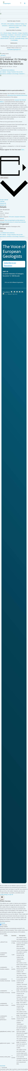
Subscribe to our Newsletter (10, 264)
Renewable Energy (19, 38)
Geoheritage (4, 35)
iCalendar (2, 201)
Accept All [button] (10, 894)
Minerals (24, 36)
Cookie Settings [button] (4, 894)
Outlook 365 (3, 203)
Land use (18, 36)
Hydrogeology (5, 36)
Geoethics (25, 33)
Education (14, 33)
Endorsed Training (19, 24)
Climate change (7, 33)
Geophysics (11, 35)
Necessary (4, 925)
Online (17, 27)
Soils (26, 38)
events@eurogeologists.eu (13, 49)
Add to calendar (4, 177)
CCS (1, 33)
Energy (20, 33)
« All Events (3, 55)
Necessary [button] (2, 923)
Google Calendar (4, 199)
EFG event (3, 24)
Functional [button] (2, 1065)
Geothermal (25, 35)
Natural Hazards (4, 38)
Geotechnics (18, 35)
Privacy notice (12, 294)
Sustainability (14, 40)
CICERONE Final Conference (7, 70)
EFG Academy (10, 24)
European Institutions (20, 216)
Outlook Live (3, 205)
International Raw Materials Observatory (17, 95)
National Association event (15, 25)
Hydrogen (12, 36)
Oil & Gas (12, 38)
